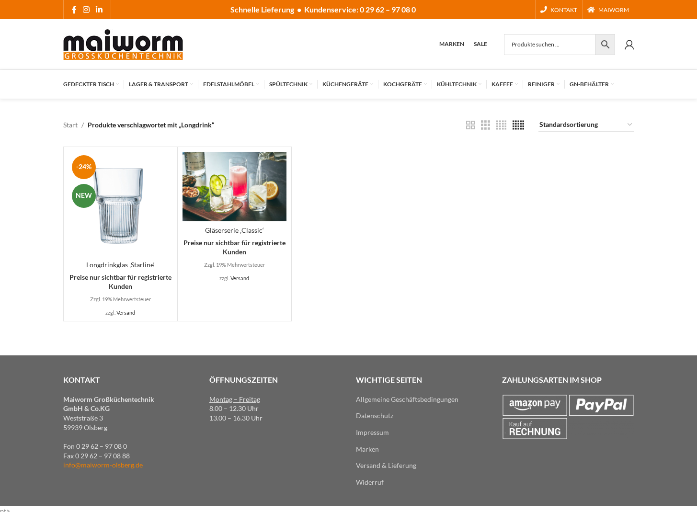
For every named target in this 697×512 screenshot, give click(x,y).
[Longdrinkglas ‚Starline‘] (120, 204)
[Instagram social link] (86, 9)
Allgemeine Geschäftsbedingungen (407, 399)
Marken (367, 449)
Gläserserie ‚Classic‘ (234, 230)
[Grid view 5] (518, 125)
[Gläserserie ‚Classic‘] (234, 186)
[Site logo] (123, 43)
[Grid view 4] (501, 125)
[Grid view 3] (485, 125)
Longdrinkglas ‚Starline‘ (120, 265)
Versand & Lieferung (386, 465)
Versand (125, 312)
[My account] (629, 44)
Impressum (372, 432)
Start (70, 125)
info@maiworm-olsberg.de (103, 465)
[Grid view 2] (470, 125)
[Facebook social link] (74, 9)
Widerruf (370, 482)
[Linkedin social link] (99, 9)
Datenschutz (374, 415)
